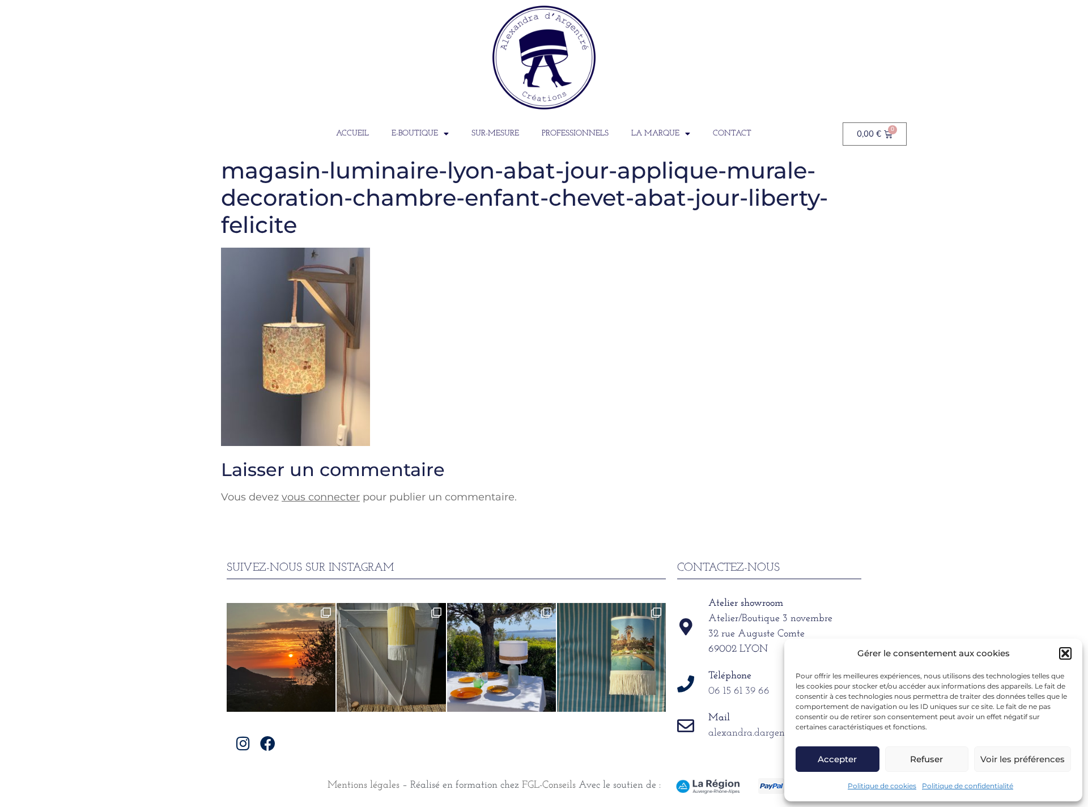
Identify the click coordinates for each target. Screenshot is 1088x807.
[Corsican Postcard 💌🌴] (281, 657)
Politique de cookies (882, 785)
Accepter (837, 759)
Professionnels (575, 133)
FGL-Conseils (549, 785)
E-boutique (415, 133)
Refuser (926, 759)
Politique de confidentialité (967, 785)
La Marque (655, 133)
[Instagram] (243, 743)
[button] (1065, 653)
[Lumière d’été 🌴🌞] (501, 657)
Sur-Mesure (495, 133)
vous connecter (321, 497)
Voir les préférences (1022, 759)
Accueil (352, 133)
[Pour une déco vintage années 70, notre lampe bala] (611, 657)
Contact (732, 133)
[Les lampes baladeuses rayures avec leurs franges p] (391, 657)
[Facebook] (268, 743)
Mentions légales (364, 785)
